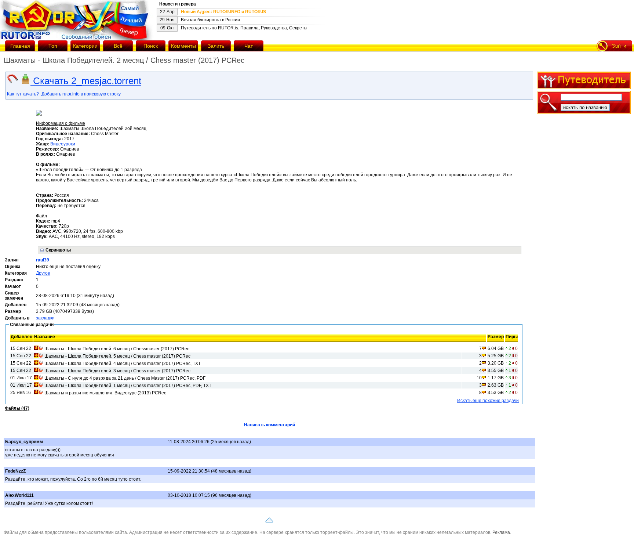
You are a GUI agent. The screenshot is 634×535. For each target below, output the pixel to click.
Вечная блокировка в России (210, 19)
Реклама (501, 532)
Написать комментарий (269, 424)
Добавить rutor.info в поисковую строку (81, 94)
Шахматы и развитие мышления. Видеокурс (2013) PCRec (105, 392)
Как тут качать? (23, 94)
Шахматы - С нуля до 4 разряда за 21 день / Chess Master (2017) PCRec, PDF (124, 378)
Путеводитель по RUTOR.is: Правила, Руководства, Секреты (244, 27)
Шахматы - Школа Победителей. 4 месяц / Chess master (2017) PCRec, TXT (122, 363)
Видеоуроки (62, 144)
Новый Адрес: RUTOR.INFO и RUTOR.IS (223, 11)
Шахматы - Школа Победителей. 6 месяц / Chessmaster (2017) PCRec (116, 348)
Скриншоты (58, 250)
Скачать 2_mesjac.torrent (85, 80)
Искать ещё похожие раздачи (488, 400)
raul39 (42, 260)
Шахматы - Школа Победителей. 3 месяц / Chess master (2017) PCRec (117, 370)
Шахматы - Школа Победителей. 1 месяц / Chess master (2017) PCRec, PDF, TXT (127, 385)
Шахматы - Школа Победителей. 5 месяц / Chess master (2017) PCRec (117, 356)
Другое (43, 273)
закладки (45, 318)
